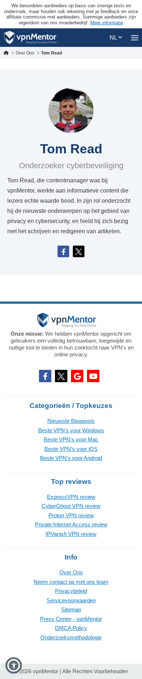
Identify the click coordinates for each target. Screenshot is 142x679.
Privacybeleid (71, 591)
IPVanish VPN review (71, 534)
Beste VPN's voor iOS (71, 449)
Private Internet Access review (71, 524)
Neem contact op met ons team (71, 582)
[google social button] (77, 376)
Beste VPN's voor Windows (71, 430)
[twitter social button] (61, 376)
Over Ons (71, 572)
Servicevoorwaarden (71, 600)
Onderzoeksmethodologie (71, 637)
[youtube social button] (93, 376)
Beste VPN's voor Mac (71, 439)
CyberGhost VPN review (71, 506)
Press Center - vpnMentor (71, 619)
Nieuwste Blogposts (71, 421)
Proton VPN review (71, 515)
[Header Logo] (30, 37)
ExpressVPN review (71, 497)
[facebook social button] (45, 376)
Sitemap (71, 609)
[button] (13, 665)
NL (114, 38)
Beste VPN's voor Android (71, 458)
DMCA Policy (71, 628)
